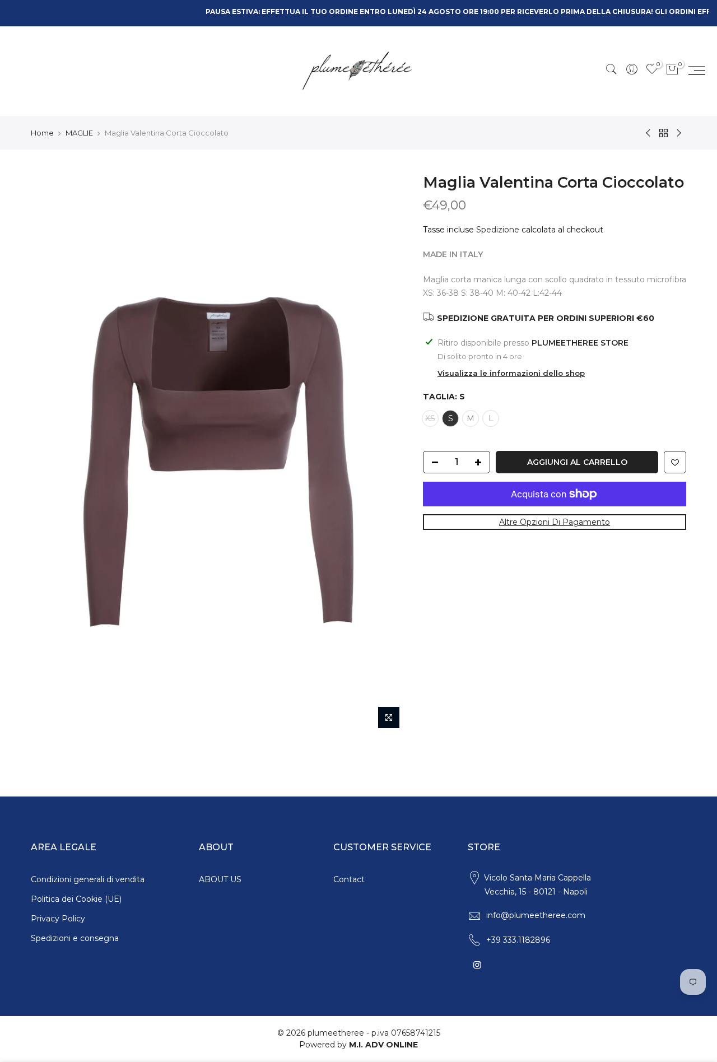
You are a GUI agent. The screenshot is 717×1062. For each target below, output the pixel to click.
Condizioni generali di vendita (88, 879)
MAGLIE (79, 132)
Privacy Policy (58, 919)
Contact (349, 879)
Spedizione (497, 230)
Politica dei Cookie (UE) (76, 899)
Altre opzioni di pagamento (554, 522)
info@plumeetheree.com (535, 915)
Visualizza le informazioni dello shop (511, 373)
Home (42, 132)
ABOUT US (220, 879)
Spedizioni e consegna (75, 938)
